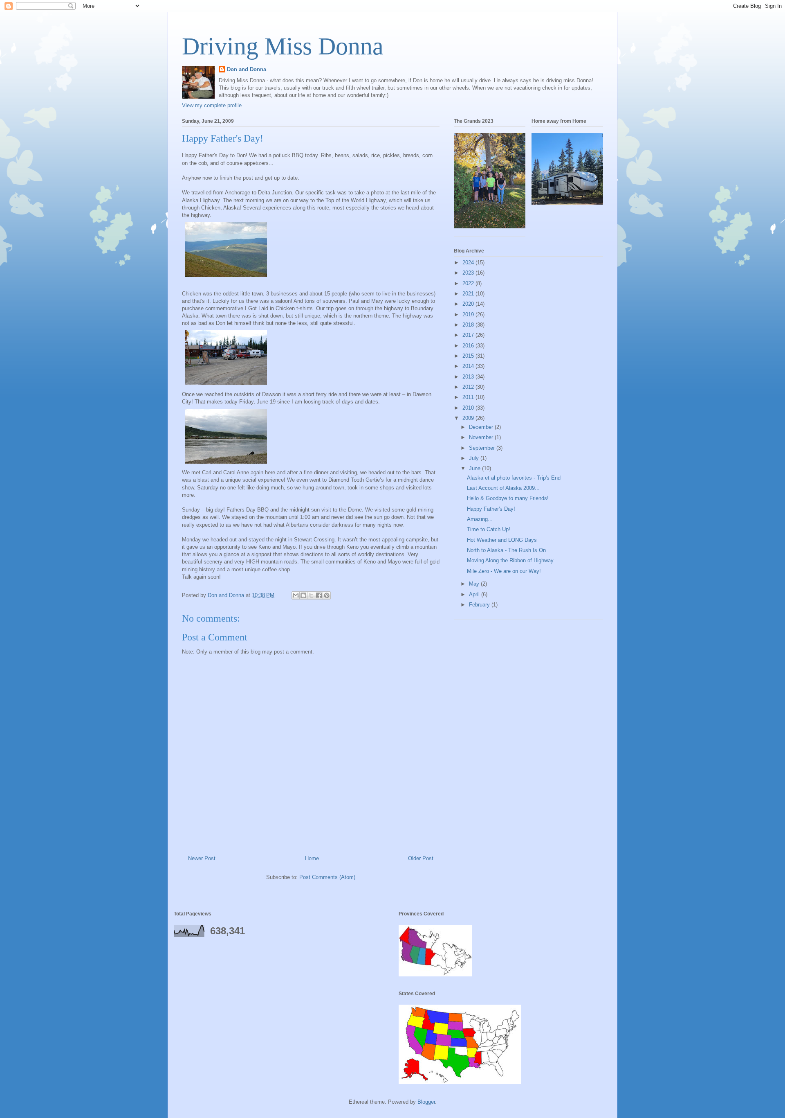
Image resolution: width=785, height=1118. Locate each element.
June (475, 468)
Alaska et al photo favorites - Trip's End (514, 478)
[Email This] (296, 595)
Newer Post (201, 858)
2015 (468, 356)
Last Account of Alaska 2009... (503, 488)
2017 (468, 335)
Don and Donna (246, 69)
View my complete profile (212, 105)
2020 (468, 304)
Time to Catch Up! (488, 529)
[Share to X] (311, 595)
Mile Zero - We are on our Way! (504, 571)
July (474, 458)
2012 (468, 387)
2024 (468, 262)
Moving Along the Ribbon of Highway (510, 560)
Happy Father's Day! (491, 509)
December (482, 427)
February (480, 605)
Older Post (420, 858)
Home (312, 858)
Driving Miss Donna (283, 46)
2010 (468, 408)
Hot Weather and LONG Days (502, 540)
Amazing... (480, 519)
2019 (468, 314)
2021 (468, 294)
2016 (468, 346)
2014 (468, 366)
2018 (468, 325)
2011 (468, 397)
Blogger (426, 1102)
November (482, 437)
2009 (468, 418)
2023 (468, 273)
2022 (468, 283)
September (482, 448)
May (475, 584)
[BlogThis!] (303, 595)
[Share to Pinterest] (327, 595)
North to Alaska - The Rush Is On (506, 550)
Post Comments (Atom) (327, 877)
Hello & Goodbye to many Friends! (508, 498)
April (475, 594)
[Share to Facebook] (319, 595)
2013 (468, 377)
